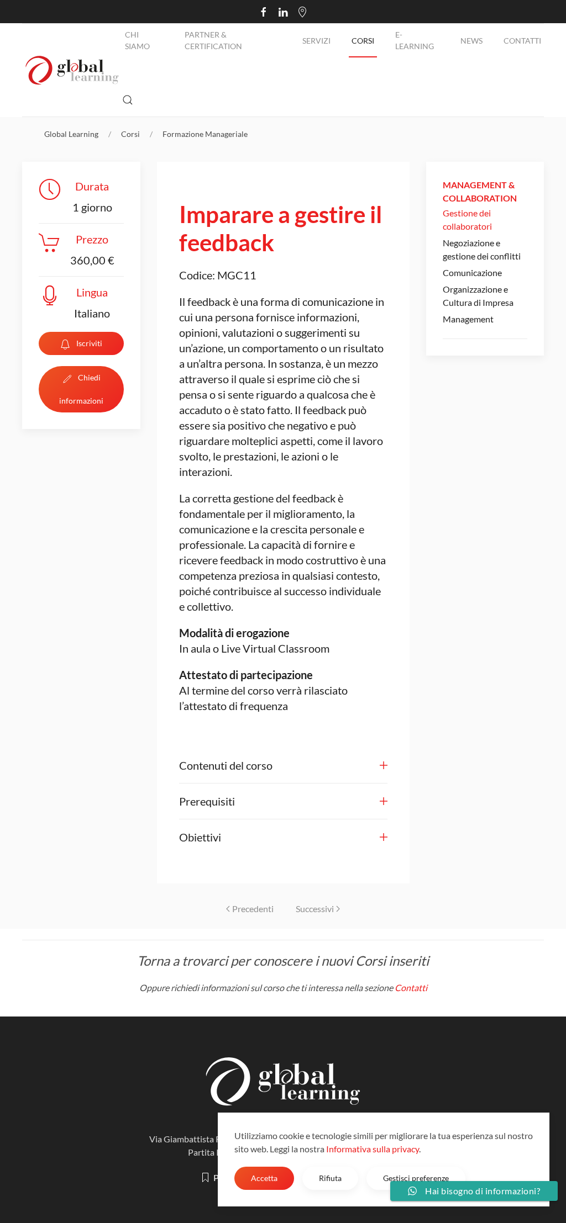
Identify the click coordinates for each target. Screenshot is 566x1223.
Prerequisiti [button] (207, 801)
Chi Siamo (137, 40)
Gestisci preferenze (416, 1178)
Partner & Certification (213, 40)
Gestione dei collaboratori (467, 219)
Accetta (264, 1178)
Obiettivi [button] (200, 837)
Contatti (522, 40)
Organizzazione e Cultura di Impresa (478, 296)
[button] (127, 100)
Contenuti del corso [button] (225, 765)
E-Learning (414, 40)
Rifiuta (330, 1178)
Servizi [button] (316, 40)
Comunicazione (472, 272)
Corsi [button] (363, 40)
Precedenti (253, 908)
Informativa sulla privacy (372, 1148)
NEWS (471, 40)
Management (468, 319)
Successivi (315, 908)
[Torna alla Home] (72, 70)
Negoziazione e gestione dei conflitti (482, 249)
